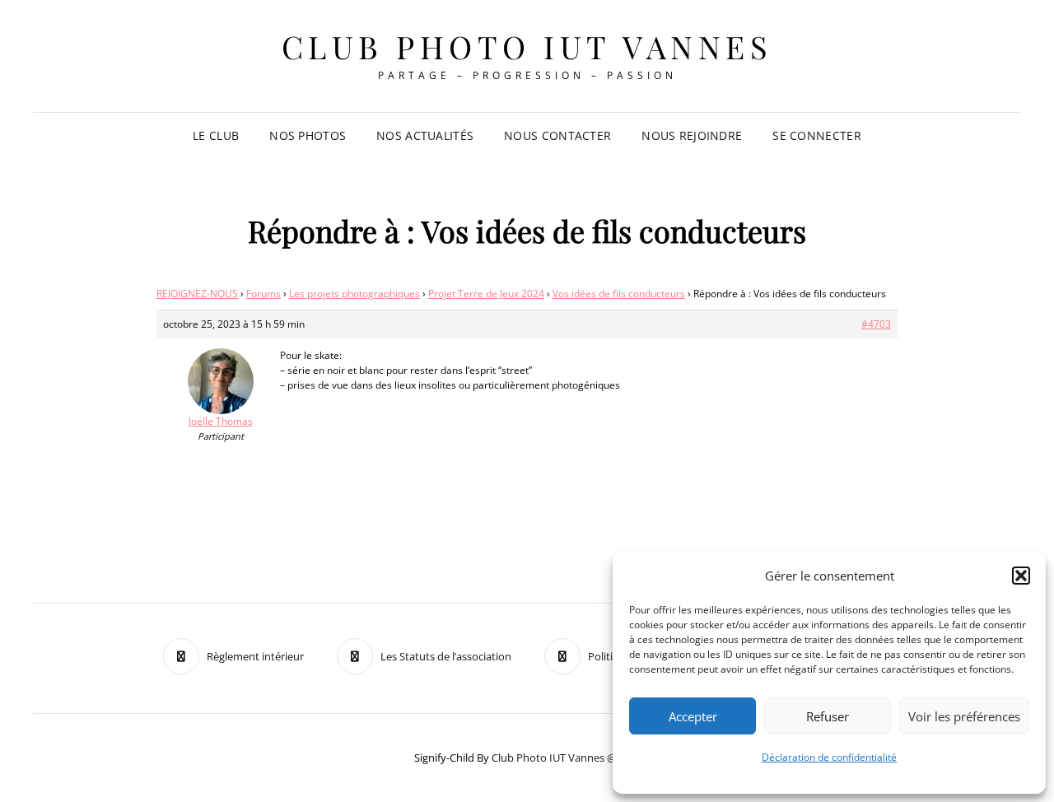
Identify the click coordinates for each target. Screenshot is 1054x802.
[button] (1021, 575)
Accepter (693, 716)
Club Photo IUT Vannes (527, 47)
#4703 (876, 324)
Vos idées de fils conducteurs (619, 294)
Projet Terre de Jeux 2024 (486, 294)
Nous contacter (557, 135)
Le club (216, 135)
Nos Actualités (424, 135)
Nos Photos (307, 135)
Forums (263, 294)
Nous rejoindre (691, 135)
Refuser (827, 716)
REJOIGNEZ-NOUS (197, 294)
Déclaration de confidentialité (829, 757)
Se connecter (816, 135)
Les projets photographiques (354, 294)
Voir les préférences (964, 716)
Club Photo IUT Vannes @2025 (566, 757)
